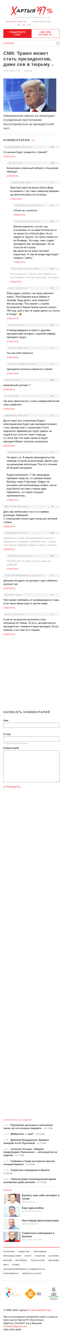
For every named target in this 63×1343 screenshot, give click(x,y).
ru (24, 25)
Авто (6, 1265)
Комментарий (11, 748)
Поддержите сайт (17, 33)
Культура (40, 1256)
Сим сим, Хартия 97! (45, 33)
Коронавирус (11, 1273)
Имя (5, 720)
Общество (24, 1252)
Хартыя (31, 11)
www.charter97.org (41, 1310)
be (19, 25)
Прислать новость (16, 22)
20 (52, 65)
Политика (9, 1252)
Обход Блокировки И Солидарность (24, 1269)
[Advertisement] (31, 674)
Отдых (16, 1265)
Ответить (9, 156)
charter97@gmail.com (15, 1326)
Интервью (21, 1260)
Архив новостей (41, 22)
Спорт (28, 1256)
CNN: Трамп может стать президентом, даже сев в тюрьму (27, 59)
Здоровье (53, 1260)
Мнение (7, 1190)
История (54, 1256)
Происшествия (12, 1256)
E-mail (6, 734)
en (29, 25)
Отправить (12, 786)
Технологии (37, 1260)
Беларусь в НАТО (31, 1273)
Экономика (39, 1252)
